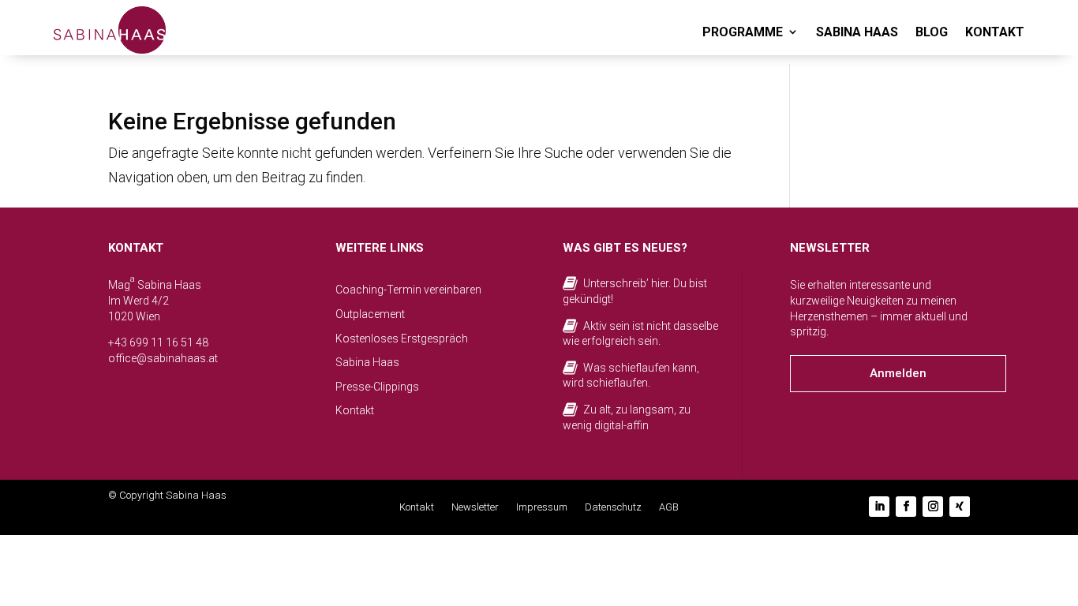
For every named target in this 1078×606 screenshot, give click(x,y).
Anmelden (898, 373)
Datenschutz (613, 507)
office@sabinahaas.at (163, 358)
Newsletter (475, 507)
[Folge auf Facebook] (906, 506)
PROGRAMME (742, 31)
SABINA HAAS (857, 31)
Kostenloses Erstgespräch (401, 338)
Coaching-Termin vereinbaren (408, 289)
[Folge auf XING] (959, 506)
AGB (669, 507)
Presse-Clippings (377, 386)
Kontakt (354, 410)
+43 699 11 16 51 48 (158, 342)
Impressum (541, 507)
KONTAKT (994, 31)
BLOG (931, 31)
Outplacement (370, 314)
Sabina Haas (367, 362)
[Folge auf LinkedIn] (879, 506)
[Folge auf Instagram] (933, 506)
